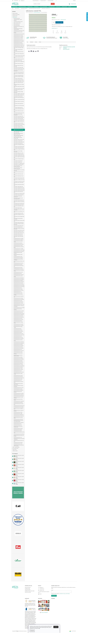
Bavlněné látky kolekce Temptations (19, 401)
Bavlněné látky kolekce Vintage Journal (18, 374)
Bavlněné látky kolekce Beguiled (18, 257)
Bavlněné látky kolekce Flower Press (19, 377)
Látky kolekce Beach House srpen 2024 (18, 130)
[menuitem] (14, 7)
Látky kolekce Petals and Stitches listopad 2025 (18, 70)
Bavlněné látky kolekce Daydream (18, 282)
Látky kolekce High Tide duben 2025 (19, 94)
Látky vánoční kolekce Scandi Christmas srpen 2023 (18, 166)
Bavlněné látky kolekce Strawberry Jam (18, 296)
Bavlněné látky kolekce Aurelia (18, 388)
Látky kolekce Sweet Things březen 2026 (19, 54)
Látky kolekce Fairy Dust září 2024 (18, 123)
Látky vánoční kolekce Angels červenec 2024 (18, 138)
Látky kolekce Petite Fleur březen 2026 (18, 57)
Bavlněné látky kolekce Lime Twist (18, 387)
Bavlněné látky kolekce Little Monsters (18, 392)
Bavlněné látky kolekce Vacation (18, 375)
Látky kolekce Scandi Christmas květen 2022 (18, 219)
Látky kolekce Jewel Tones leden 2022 (18, 237)
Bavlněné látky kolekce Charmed (18, 35)
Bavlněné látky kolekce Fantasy (18, 351)
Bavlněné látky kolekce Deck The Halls (19, 307)
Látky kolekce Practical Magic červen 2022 (19, 211)
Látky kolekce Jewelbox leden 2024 (19, 154)
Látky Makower (15, 17)
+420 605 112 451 (41, 590)
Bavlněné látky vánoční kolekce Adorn (19, 30)
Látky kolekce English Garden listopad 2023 (19, 157)
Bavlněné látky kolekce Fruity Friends (19, 334)
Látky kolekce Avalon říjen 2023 (18, 160)
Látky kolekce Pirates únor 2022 (18, 234)
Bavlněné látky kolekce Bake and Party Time (19, 432)
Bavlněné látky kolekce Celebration (19, 422)
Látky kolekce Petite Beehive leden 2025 (19, 109)
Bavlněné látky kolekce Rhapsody (18, 301)
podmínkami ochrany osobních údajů (64, 593)
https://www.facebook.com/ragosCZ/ (44, 592)
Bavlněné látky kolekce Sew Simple (19, 393)
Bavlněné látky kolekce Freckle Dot (19, 274)
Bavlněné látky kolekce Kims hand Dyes (18, 404)
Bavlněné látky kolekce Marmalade (18, 348)
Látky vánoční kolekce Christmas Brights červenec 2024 (18, 134)
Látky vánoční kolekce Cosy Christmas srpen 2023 (19, 170)
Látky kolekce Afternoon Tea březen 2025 (19, 102)
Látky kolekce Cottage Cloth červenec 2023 (19, 179)
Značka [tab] (40, 42)
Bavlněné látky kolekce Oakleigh (18, 37)
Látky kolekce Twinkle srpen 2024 (18, 126)
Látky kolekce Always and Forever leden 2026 (18, 66)
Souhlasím (56, 626)
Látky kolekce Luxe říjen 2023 (18, 162)
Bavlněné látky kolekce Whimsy (18, 42)
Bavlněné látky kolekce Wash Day (18, 419)
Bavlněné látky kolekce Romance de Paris (19, 441)
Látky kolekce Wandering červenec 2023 (19, 176)
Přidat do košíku (60, 22)
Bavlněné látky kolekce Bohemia (18, 376)
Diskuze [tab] (36, 42)
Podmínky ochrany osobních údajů (29, 590)
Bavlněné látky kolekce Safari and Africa (18, 382)
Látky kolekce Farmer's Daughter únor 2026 (19, 62)
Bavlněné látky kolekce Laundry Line (19, 46)
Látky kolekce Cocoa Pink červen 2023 (19, 181)
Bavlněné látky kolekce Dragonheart (19, 314)
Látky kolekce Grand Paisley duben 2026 (18, 48)
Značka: (44, 12)
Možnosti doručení (63, 19)
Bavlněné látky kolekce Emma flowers (19, 434)
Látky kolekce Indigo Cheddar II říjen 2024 (19, 121)
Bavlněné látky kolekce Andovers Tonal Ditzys (18, 259)
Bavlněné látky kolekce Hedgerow (18, 239)
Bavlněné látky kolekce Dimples (18, 442)
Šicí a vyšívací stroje (15, 448)
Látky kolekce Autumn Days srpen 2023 (18, 174)
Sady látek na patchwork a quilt (18, 21)
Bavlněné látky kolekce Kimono (18, 318)
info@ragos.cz (41, 587)
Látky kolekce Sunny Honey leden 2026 (18, 64)
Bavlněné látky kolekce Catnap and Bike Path (18, 411)
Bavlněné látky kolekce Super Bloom (19, 299)
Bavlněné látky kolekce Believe (18, 243)
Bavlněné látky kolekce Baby (18, 430)
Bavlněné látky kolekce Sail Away (18, 298)
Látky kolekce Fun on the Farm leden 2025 (19, 106)
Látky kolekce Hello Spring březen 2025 (18, 104)
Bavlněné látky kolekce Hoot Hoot (18, 263)
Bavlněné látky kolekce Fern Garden (19, 310)
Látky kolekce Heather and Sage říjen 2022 (19, 202)
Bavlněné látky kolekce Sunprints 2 (18, 358)
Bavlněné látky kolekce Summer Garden (18, 276)
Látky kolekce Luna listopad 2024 (18, 116)
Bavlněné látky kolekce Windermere (19, 317)
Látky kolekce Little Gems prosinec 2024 (19, 111)
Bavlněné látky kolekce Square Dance (19, 45)
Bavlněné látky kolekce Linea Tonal (18, 359)
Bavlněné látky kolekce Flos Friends (19, 372)
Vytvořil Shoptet (73, 631)
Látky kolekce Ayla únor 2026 (18, 60)
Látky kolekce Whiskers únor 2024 (18, 153)
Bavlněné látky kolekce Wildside (18, 344)
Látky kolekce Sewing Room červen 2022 (19, 215)
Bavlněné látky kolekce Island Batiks (19, 279)
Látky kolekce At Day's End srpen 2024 (19, 128)
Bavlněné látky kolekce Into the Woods (18, 340)
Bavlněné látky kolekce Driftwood (18, 43)
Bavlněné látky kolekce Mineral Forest (19, 405)
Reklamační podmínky (28, 592)
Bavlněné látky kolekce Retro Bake (18, 406)
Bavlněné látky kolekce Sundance (18, 331)
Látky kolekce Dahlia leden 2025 (18, 107)
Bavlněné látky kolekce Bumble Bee (19, 277)
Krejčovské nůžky (15, 13)
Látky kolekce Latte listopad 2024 (18, 118)
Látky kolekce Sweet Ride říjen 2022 (19, 200)
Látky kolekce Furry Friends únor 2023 (19, 193)
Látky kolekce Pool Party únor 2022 (18, 231)
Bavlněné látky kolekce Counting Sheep (18, 322)
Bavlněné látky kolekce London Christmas (18, 255)
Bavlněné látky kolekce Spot (18, 273)
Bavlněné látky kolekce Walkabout (18, 390)
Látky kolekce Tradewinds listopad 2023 (18, 159)
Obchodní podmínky (50, 0)
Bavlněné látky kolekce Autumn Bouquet (18, 32)
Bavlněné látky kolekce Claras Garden (19, 285)
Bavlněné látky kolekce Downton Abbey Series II (18, 384)
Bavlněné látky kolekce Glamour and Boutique (19, 436)
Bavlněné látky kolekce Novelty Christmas (18, 353)
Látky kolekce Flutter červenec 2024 (19, 139)
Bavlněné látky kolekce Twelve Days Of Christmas (19, 306)
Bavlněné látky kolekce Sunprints (18, 369)
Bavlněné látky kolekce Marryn (18, 329)
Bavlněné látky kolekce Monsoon (18, 312)
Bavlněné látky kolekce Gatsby (18, 412)
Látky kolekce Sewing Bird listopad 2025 (18, 74)
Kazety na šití (14, 449)
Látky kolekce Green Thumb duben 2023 (18, 183)
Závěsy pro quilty (15, 450)
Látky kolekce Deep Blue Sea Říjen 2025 (18, 77)
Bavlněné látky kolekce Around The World (19, 247)
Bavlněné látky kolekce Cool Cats (18, 303)
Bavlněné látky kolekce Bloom (18, 320)
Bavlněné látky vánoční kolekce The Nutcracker (19, 27)
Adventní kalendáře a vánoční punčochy (18, 20)
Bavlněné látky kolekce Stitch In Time (19, 304)
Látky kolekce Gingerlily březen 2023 (19, 187)
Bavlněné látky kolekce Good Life (18, 319)
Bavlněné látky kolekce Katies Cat (18, 268)
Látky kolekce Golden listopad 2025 (19, 72)
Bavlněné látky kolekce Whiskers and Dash (19, 261)
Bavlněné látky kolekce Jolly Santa (18, 325)
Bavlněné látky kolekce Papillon (18, 357)
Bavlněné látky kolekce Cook (18, 437)
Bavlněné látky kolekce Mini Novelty (19, 395)
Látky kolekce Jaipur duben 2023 (18, 186)
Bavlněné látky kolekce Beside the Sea (18, 266)
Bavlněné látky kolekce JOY (17, 291)
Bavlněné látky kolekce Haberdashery (19, 365)
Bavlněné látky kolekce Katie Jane (18, 333)
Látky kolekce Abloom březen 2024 (18, 147)
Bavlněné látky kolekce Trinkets (18, 245)
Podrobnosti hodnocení (37, 12)
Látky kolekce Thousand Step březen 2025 (19, 100)
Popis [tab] (27, 42)
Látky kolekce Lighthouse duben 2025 (19, 93)
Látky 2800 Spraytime (17, 25)
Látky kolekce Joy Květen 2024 (18, 140)
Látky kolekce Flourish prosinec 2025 (19, 68)
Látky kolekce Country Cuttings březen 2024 (18, 151)
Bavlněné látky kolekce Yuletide (18, 289)
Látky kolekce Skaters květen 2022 (18, 222)
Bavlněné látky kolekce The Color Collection (18, 397)
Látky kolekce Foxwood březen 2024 (19, 146)
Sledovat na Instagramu (44, 612)
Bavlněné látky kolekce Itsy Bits (18, 428)
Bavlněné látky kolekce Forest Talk (18, 350)
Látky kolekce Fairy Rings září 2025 (18, 79)
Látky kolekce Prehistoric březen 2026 (19, 55)
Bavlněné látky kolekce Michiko (18, 264)
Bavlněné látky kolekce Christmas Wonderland (18, 386)
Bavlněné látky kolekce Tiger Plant (18, 338)
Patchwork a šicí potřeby (16, 14)
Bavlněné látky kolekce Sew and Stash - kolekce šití (19, 439)
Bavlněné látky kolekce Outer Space (19, 284)
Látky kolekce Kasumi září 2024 (18, 125)
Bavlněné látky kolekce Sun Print (18, 272)
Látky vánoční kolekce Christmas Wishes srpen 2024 (18, 132)
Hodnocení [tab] (31, 42)
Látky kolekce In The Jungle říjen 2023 (19, 163)
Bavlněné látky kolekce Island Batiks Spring (19, 270)
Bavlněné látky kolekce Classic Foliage (19, 250)
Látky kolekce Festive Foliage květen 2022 (19, 217)
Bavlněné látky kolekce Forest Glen (19, 41)
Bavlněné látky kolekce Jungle (18, 413)
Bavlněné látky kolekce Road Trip (18, 315)
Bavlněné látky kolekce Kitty (18, 336)
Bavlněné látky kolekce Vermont (18, 38)
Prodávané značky (43, 0)
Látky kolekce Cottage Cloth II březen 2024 (19, 149)
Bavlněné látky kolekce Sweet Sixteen (19, 286)
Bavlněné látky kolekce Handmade (18, 345)
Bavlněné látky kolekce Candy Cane (19, 394)
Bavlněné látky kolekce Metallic (18, 360)
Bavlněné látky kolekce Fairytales (18, 36)
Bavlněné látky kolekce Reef (18, 287)
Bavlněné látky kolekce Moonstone (18, 244)
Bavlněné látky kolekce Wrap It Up (18, 362)
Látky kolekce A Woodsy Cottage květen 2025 (18, 92)
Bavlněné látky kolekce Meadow (18, 402)
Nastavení (32, 630)
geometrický (65, 49)
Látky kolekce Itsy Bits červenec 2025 (19, 88)
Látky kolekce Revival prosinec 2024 (19, 112)
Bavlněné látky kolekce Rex (17, 328)
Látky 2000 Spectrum (17, 24)
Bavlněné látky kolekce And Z (18, 349)
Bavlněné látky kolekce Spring (18, 300)
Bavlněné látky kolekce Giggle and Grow (18, 408)
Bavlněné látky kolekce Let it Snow (18, 290)
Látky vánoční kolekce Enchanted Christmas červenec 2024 (18, 136)
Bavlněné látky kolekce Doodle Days (19, 341)
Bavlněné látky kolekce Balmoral (18, 363)
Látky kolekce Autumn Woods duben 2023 (19, 185)
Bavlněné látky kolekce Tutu (18, 380)
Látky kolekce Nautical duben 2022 (18, 225)
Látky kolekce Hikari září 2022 (18, 207)
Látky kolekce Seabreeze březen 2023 (19, 190)
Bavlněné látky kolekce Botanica (18, 346)
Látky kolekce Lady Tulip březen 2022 (19, 230)
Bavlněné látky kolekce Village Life (18, 280)
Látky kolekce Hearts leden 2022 (18, 235)
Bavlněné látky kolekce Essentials (18, 324)
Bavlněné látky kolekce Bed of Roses (19, 313)
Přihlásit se (54, 595)
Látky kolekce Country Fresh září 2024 (19, 124)
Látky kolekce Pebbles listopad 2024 (19, 117)
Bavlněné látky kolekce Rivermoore (19, 40)
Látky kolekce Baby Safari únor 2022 (19, 232)
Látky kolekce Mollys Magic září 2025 (19, 81)
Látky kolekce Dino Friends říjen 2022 (19, 203)
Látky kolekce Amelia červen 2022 (18, 213)
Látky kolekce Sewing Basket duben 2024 (19, 145)
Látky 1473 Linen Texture (17, 22)
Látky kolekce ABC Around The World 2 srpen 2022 (19, 209)
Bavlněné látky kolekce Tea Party (18, 364)
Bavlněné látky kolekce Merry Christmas (18, 309)
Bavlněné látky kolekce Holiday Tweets (18, 327)
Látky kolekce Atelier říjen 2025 (18, 78)
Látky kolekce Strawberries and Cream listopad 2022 (18, 198)
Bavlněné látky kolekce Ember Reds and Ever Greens (19, 445)
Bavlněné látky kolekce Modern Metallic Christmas (18, 355)
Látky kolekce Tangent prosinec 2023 (19, 155)
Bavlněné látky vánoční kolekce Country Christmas (18, 29)
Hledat (53, 3)
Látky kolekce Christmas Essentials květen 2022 (19, 224)
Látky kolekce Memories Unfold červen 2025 (18, 90)
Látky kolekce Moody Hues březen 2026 (18, 52)
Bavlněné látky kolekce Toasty (18, 443)
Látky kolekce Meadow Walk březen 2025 (19, 98)
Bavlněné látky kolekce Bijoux (18, 332)
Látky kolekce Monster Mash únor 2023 (18, 192)
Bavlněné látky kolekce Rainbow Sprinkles (18, 294)
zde (39, 628)
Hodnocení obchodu (36, 0)
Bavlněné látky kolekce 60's (17, 423)
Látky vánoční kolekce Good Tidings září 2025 (19, 85)
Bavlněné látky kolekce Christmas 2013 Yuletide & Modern (18, 421)
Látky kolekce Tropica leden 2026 (18, 67)
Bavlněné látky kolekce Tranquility (18, 248)
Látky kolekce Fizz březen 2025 (18, 96)
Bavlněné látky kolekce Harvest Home (19, 33)
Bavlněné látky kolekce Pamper (18, 267)
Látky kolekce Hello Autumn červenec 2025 (19, 87)
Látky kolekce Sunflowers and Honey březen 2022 (19, 229)
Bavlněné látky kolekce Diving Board (19, 343)
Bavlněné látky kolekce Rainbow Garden (18, 241)
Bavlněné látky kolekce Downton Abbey (18, 418)
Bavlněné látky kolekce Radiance (18, 367)
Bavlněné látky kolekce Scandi (18, 256)
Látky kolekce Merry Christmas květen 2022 (19, 221)
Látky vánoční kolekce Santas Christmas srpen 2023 (18, 168)
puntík (68, 49)
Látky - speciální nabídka (16, 447)
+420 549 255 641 (41, 588)
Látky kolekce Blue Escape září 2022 (19, 204)
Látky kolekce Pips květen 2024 (18, 143)
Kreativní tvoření (15, 15)
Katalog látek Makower (17, 18)
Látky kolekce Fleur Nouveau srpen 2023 (18, 172)
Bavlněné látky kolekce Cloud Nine (18, 238)
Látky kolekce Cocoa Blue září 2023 (18, 164)
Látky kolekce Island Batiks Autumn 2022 (18, 206)
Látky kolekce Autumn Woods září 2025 (18, 83)
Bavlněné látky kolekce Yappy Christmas (18, 253)
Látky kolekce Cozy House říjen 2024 (19, 119)
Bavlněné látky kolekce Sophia (18, 379)
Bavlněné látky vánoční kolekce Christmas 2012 (18, 427)
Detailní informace (54, 28)
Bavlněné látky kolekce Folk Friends (19, 281)
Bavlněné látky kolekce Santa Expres (19, 251)
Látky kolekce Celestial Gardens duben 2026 (18, 50)
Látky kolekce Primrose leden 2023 (18, 194)
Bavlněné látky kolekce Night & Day (18, 414)
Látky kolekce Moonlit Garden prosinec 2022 (18, 196)
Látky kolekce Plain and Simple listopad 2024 (18, 114)
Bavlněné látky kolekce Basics (18, 429)
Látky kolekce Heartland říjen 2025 (18, 75)
